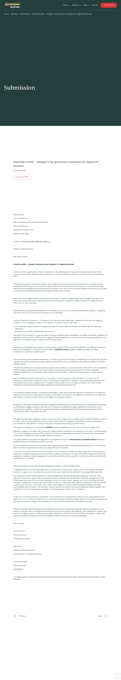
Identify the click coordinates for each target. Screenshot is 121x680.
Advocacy (75, 5)
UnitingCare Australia (12, 5)
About (65, 5)
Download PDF (22, 177)
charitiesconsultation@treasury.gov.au (35, 241)
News (86, 5)
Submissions (25, 14)
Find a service (109, 5)
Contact (95, 5)
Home (6, 14)
